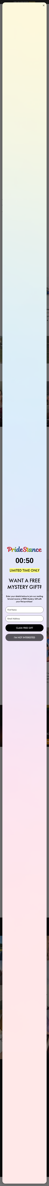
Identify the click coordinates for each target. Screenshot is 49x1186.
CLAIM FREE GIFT (24, 627)
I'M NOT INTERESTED (24, 637)
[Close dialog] (43, 5)
